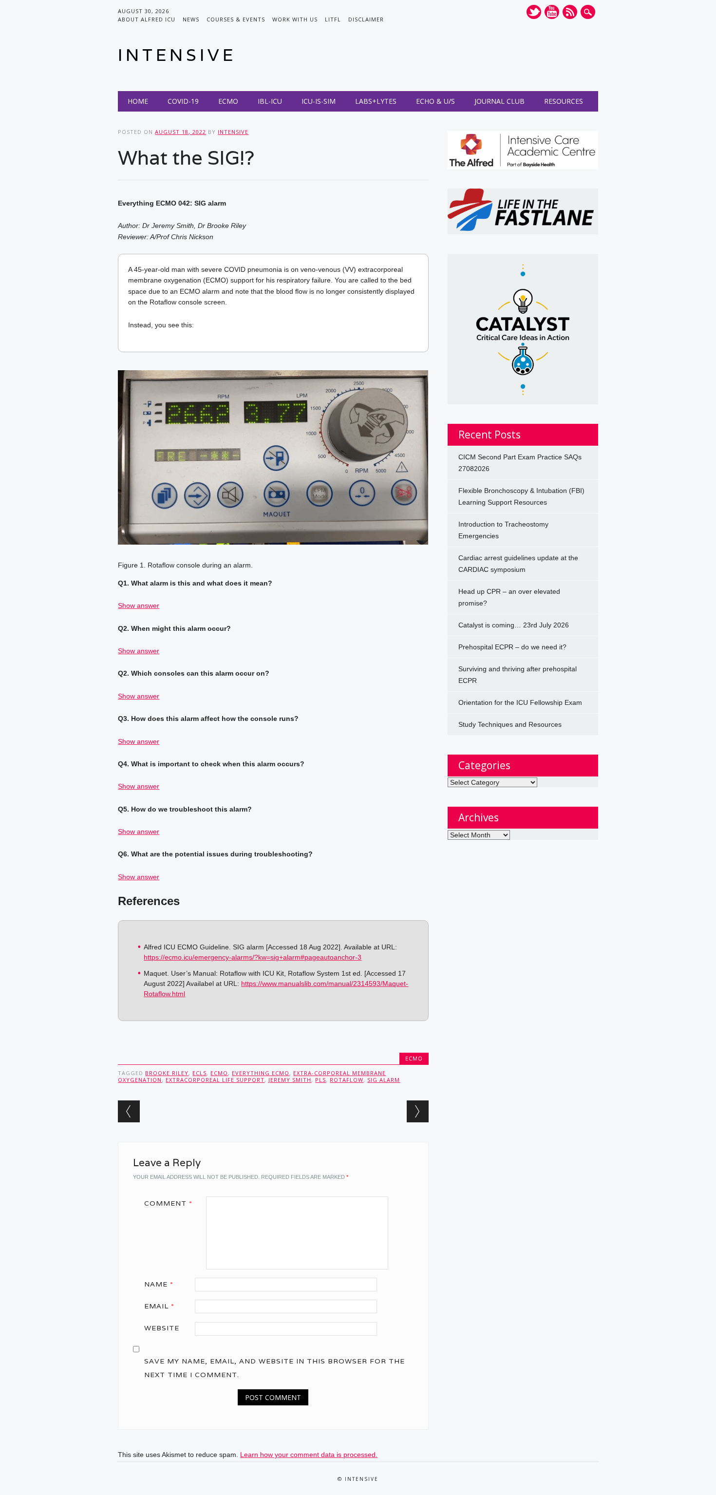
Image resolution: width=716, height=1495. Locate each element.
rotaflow (346, 1079)
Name (158, 1284)
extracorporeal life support (215, 1079)
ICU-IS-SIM (318, 101)
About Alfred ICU (146, 19)
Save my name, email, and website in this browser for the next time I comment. (274, 1368)
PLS (320, 1079)
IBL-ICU (270, 101)
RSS (570, 12)
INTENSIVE (177, 55)
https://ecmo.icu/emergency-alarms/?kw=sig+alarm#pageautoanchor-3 (252, 957)
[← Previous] (129, 1111)
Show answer (138, 605)
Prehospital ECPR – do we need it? (512, 647)
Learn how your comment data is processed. (308, 1454)
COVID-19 (183, 101)
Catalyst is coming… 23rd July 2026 (513, 625)
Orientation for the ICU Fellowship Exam (520, 702)
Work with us (295, 19)
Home (138, 101)
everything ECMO (260, 1073)
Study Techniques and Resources (510, 724)
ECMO (228, 101)
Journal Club (499, 101)
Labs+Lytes (375, 101)
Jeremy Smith (289, 1079)
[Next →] (418, 1111)
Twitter (534, 12)
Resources (563, 101)
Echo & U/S (435, 101)
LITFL (333, 19)
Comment (168, 1203)
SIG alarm (383, 1079)
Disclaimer (366, 19)
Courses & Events (236, 19)
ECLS (199, 1073)
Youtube (552, 12)
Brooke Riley (166, 1073)
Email (159, 1306)
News (191, 19)
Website (161, 1328)
